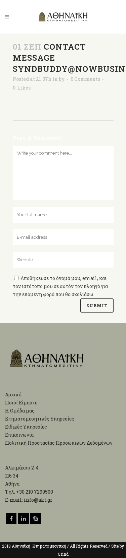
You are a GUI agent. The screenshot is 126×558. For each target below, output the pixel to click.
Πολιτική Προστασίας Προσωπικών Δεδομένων (59, 443)
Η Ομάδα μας (20, 410)
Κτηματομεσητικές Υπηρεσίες (39, 418)
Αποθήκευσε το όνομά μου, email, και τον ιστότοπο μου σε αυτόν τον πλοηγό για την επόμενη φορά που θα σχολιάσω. (60, 286)
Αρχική (13, 394)
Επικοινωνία (19, 435)
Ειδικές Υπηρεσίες (26, 427)
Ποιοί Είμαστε (21, 402)
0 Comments (85, 79)
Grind (63, 554)
